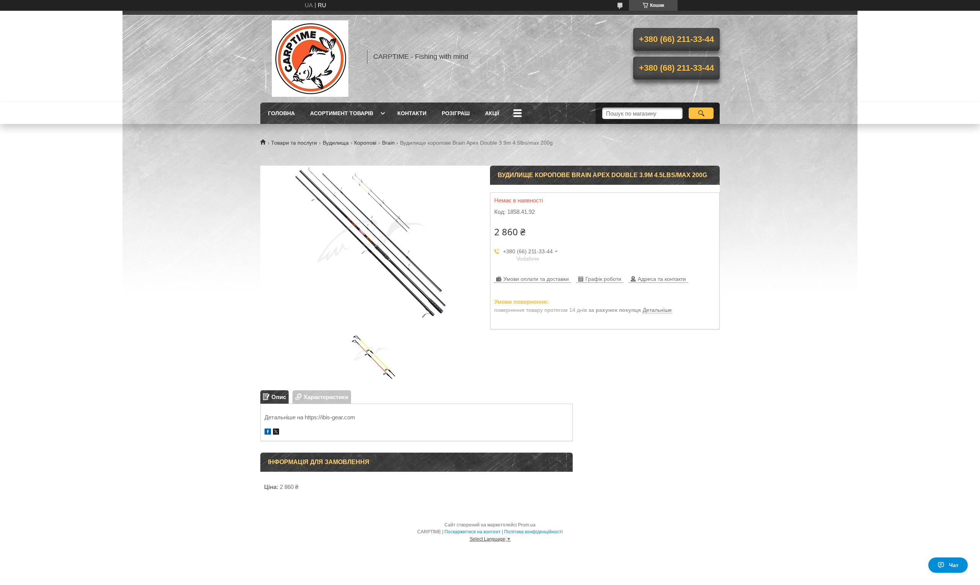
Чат (954, 565)
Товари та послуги (294, 143)
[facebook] (268, 432)
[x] (276, 432)
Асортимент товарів (341, 113)
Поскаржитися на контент (472, 531)
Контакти (411, 113)
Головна (281, 113)
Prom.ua (527, 525)
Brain (388, 143)
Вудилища (336, 143)
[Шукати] (701, 113)
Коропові (365, 143)
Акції (492, 113)
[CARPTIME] (310, 56)
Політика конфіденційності (533, 531)
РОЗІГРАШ (456, 113)
